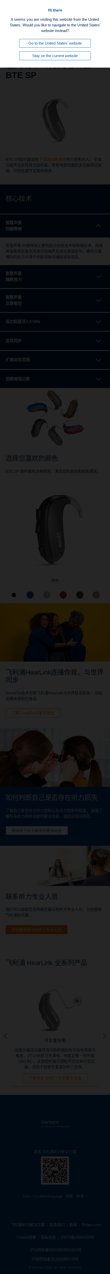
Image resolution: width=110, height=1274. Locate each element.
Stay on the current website (55, 56)
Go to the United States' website (55, 43)
